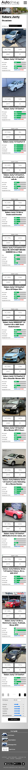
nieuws (12, 758)
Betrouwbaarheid (7, 715)
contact (4, 757)
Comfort (5, 711)
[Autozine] (14, 2)
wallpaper (19, 758)
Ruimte (4, 706)
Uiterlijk (5, 704)
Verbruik (5, 713)
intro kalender (12, 757)
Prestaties (5, 709)
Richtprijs (5, 700)
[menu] (25, 2)
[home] (23, 764)
